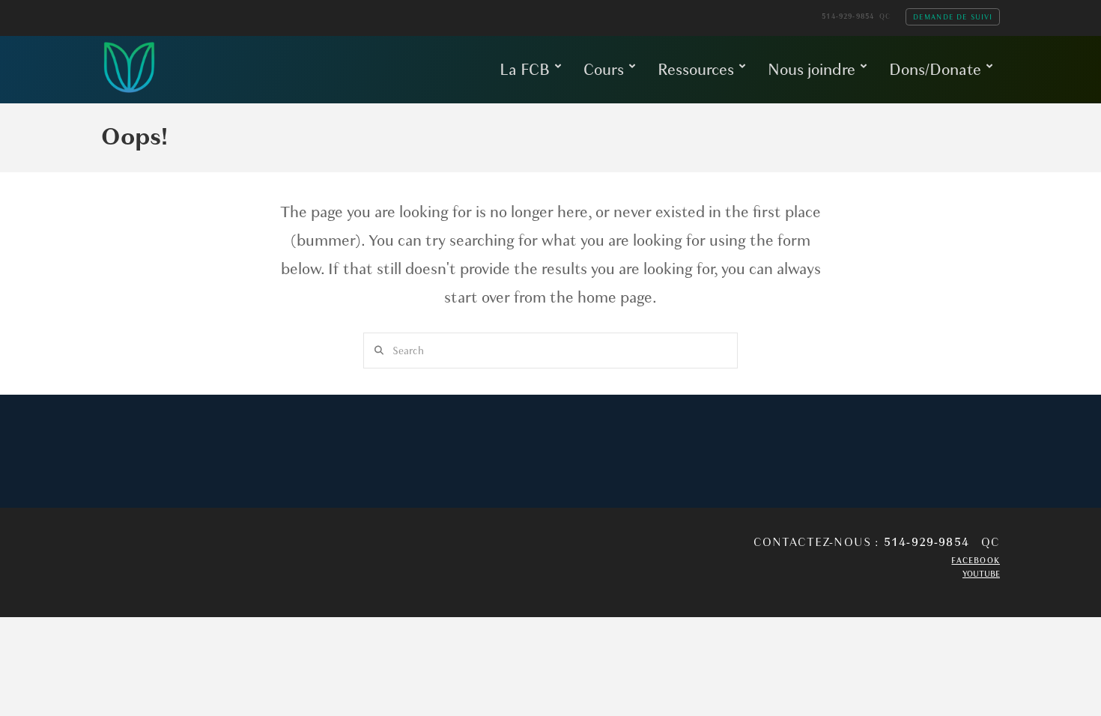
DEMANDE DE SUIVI (953, 16)
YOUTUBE (981, 574)
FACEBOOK (975, 560)
